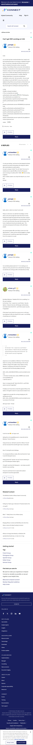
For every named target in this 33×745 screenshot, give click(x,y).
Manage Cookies (10, 742)
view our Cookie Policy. (19, 739)
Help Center (6, 584)
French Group (7, 553)
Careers (3, 677)
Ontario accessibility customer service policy (16, 728)
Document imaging (6, 670)
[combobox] (16, 26)
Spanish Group (7, 558)
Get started (25, 2)
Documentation (5, 703)
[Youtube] (19, 613)
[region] (16, 737)
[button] (4, 132)
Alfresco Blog (6, 498)
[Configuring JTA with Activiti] (28, 144)
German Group (7, 562)
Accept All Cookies (21, 742)
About (3, 680)
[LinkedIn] (15, 613)
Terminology (4, 641)
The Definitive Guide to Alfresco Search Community (14, 495)
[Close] (30, 732)
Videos (3, 647)
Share (11, 126)
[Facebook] (3, 613)
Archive (9, 122)
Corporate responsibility (7, 686)
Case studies (4, 622)
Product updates (5, 650)
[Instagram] (11, 613)
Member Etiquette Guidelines (11, 582)
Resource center (5, 638)
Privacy (9, 720)
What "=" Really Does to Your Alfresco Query (13, 514)
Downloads (4, 644)
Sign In (26, 15)
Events (3, 697)
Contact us (16, 604)
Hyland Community (7, 15)
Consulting (4, 664)
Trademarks (23, 723)
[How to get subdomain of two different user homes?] (30, 144)
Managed (4, 661)
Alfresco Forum (7, 528)
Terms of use (21, 720)
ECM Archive (6, 126)
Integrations (4, 631)
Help (20, 15)
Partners (3, 683)
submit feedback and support (9, 4)
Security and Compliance (12, 723)
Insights (3, 628)
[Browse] (3, 20)
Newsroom (4, 689)
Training (3, 700)
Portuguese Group (8, 555)
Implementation (5, 658)
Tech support (5, 706)
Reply (16, 137)
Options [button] (31, 32)
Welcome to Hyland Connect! (11, 580)
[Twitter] (7, 613)
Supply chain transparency (16, 726)
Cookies (15, 720)
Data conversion (5, 667)
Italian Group (6, 560)
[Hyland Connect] (11, 10)
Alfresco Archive (6, 32)
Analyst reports (5, 625)
